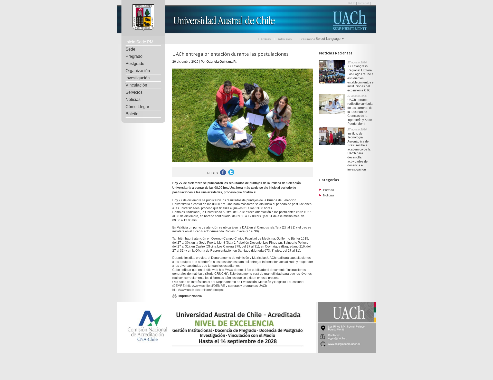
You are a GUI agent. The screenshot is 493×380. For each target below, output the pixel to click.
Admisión (285, 39)
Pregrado (134, 56)
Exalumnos (307, 39)
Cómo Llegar (137, 106)
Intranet (364, 3)
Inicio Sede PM (139, 42)
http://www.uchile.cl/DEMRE (205, 286)
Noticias (133, 99)
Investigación (138, 78)
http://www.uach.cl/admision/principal (198, 290)
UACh (351, 3)
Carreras (264, 39)
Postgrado (135, 63)
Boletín (132, 114)
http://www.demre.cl (232, 270)
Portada (328, 190)
